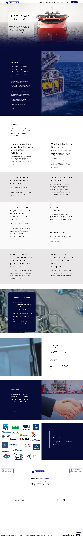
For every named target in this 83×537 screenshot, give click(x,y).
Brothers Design (21, 500)
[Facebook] (61, 500)
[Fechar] (81, 535)
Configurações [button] (65, 535)
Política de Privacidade (48, 535)
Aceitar (78, 535)
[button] (67, 2)
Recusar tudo (71, 535)
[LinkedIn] (58, 500)
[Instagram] (64, 500)
